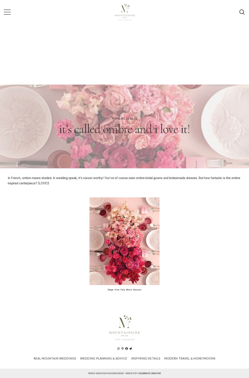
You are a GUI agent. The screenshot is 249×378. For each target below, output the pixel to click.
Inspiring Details (124, 118)
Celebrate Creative (149, 373)
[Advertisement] (124, 55)
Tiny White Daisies (130, 290)
